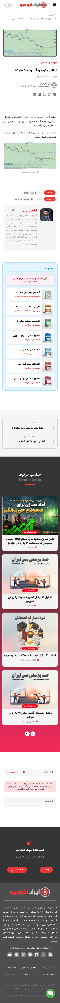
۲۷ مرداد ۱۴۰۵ (29, 547)
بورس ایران (34, 19)
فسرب (39, 199)
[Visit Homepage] (33, 5)
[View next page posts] (27, 733)
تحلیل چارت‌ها (47, 19)
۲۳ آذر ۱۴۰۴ (29, 605)
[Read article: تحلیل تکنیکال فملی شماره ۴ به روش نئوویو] (30, 574)
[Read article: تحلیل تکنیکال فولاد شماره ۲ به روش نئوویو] (30, 632)
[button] (54, 94)
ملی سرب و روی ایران (24, 199)
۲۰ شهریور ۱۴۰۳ (29, 721)
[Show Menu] (54, 5)
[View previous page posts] (33, 733)
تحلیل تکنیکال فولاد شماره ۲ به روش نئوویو (30, 655)
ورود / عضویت (14, 772)
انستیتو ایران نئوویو (33, 192)
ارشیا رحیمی (44, 83)
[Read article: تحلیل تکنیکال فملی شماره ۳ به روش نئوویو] (30, 689)
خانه (51, 15)
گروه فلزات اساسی (19, 19)
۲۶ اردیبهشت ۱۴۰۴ (29, 660)
